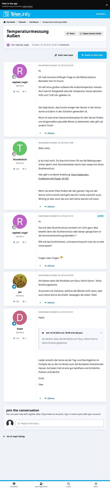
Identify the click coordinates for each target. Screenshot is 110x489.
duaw (20, 328)
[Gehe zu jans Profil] (20, 281)
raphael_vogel (22, 44)
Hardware (64, 44)
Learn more (5, 5)
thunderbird (20, 159)
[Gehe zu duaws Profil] (20, 318)
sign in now (69, 414)
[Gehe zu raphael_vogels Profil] (8, 44)
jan (20, 292)
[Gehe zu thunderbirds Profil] (20, 148)
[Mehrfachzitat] (40, 133)
